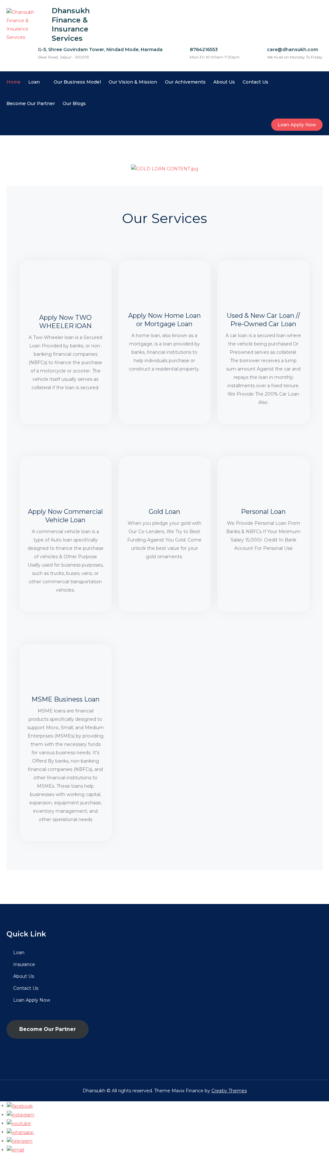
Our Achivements (185, 82)
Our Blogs (74, 103)
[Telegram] (19, 1141)
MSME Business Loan (65, 699)
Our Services (164, 218)
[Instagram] (20, 1114)
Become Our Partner (30, 103)
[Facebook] (20, 1105)
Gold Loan (164, 511)
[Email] (15, 1149)
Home (13, 82)
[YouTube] (19, 1123)
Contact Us (255, 82)
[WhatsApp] (20, 1132)
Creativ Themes (229, 1091)
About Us (224, 82)
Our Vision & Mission (133, 82)
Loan (34, 82)
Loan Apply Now (297, 125)
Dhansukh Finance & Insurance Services (71, 24)
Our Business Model (77, 82)
